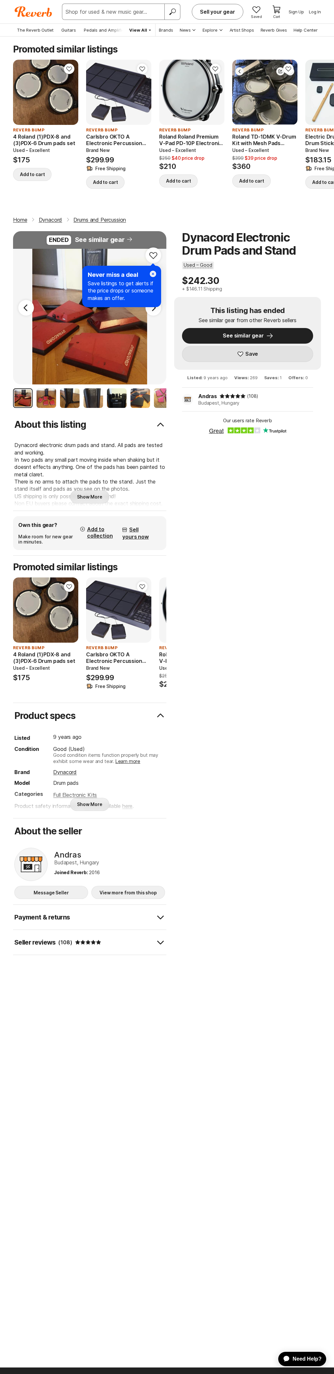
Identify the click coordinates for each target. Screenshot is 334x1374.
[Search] (172, 12)
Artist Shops (242, 30)
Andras (207, 396)
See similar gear (100, 240)
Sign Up (296, 11)
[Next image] (69, 92)
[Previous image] (22, 92)
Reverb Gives (274, 30)
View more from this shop (128, 892)
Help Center (306, 30)
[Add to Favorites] (69, 69)
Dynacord (65, 772)
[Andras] (31, 864)
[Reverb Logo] (33, 11)
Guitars (68, 30)
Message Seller (51, 892)
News (185, 30)
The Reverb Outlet (35, 30)
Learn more (127, 761)
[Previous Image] (26, 308)
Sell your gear (217, 11)
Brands (166, 30)
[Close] (152, 273)
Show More (89, 497)
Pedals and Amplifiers (106, 30)
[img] (233, 396)
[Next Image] (153, 308)
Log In (315, 11)
